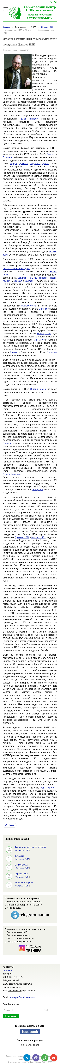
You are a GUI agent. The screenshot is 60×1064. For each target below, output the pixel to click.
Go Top (55, 1053)
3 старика (19, 856)
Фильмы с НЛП (22, 850)
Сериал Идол (21, 873)
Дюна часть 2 (21, 865)
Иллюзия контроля (24, 882)
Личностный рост (30, 1045)
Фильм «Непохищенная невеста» (30, 847)
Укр (55, 2)
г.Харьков (8, 970)
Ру (51, 2)
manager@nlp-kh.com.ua (22, 997)
